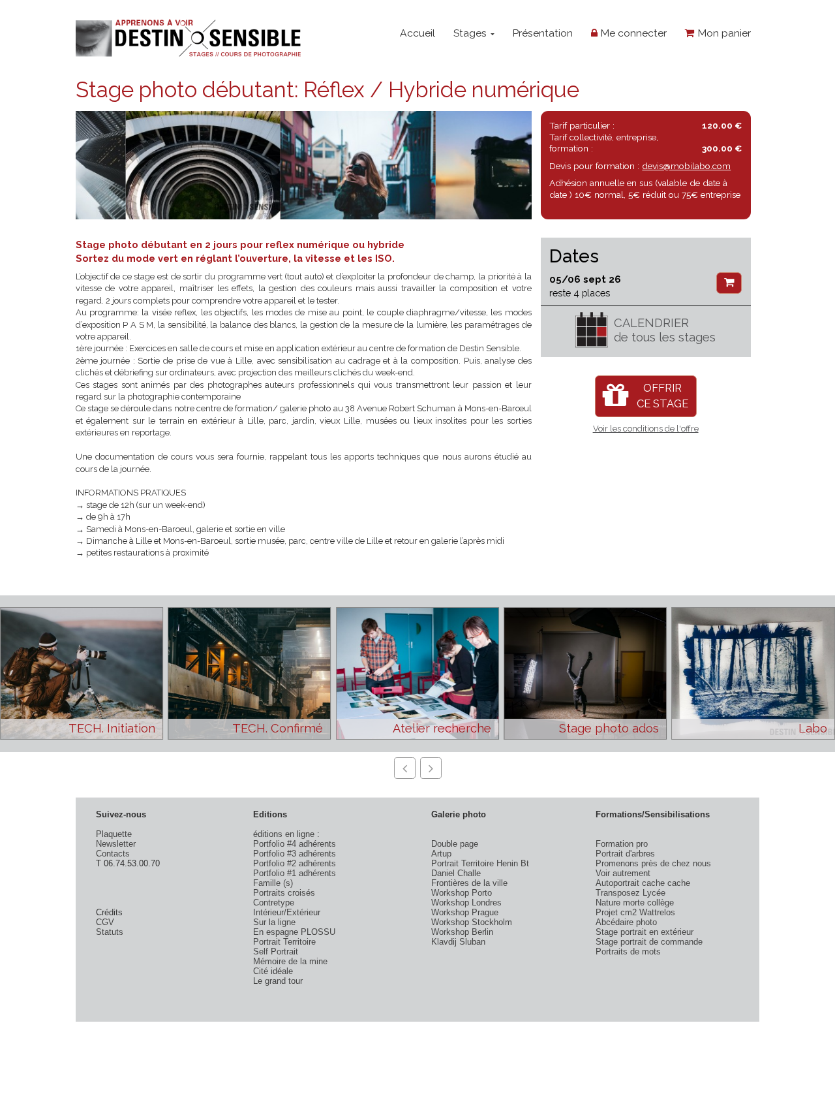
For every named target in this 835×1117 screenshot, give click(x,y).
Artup (441, 853)
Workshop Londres (466, 902)
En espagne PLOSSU (294, 932)
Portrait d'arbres (625, 853)
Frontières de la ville (469, 883)
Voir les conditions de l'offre (646, 428)
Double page (454, 844)
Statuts (109, 932)
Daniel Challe (456, 873)
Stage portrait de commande (649, 942)
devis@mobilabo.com (686, 166)
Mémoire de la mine (290, 961)
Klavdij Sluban (458, 942)
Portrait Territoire (284, 942)
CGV (105, 922)
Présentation (542, 33)
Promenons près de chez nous (653, 863)
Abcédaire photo (626, 922)
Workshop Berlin (462, 932)
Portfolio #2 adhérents (294, 863)
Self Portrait (275, 951)
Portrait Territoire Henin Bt (480, 863)
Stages (471, 33)
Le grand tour (278, 981)
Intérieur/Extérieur (286, 912)
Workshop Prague (464, 912)
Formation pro (622, 844)
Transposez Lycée (630, 893)
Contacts (113, 853)
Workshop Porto (461, 893)
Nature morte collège (635, 902)
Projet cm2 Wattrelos (635, 912)
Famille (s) (273, 883)
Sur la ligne (274, 922)
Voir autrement (623, 873)
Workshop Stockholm (471, 922)
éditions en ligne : (286, 834)
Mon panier (723, 33)
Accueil (417, 33)
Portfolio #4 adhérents (294, 844)
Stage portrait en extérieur (644, 932)
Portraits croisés (284, 893)
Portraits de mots (628, 951)
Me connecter (632, 33)
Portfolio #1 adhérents (294, 873)
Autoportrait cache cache (643, 883)
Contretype (273, 902)
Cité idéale (273, 971)
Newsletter (116, 844)
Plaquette (114, 834)
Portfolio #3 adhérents (294, 853)
